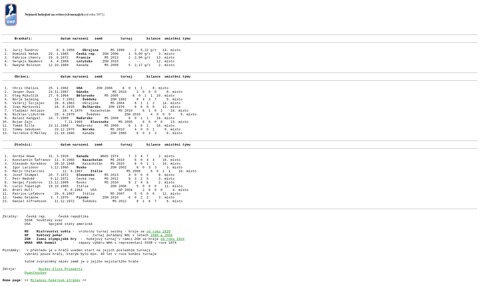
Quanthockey (35, 273)
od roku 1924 (172, 239)
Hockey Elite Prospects (60, 269)
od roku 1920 (158, 231)
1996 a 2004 (161, 235)
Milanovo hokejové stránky (55, 280)
